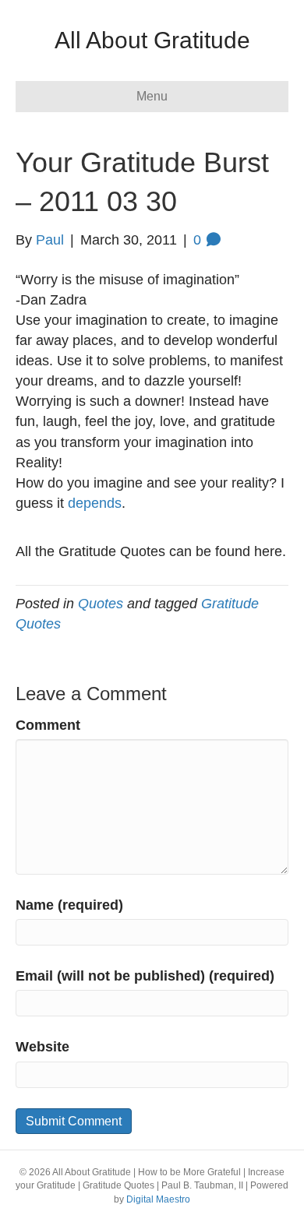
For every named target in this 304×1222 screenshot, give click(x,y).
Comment (48, 725)
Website (42, 1047)
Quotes (100, 603)
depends (95, 503)
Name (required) (69, 905)
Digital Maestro (158, 1199)
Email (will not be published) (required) (145, 976)
